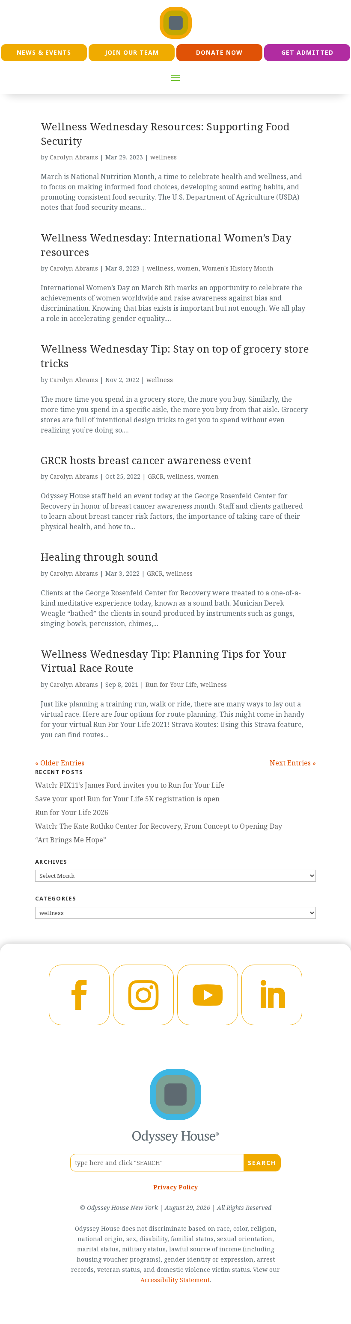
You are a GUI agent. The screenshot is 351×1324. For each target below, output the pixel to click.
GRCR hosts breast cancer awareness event (146, 460)
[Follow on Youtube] (207, 995)
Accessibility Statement (175, 1280)
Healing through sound (99, 557)
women (188, 268)
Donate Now (219, 52)
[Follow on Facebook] (79, 995)
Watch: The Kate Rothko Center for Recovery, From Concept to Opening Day (158, 826)
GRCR (156, 476)
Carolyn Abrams (74, 157)
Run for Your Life (171, 684)
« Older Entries (59, 763)
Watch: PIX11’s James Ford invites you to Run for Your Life (129, 785)
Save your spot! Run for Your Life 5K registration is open (127, 798)
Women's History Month (238, 268)
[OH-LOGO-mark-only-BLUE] (175, 1117)
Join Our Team (132, 52)
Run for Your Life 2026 (71, 812)
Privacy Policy (175, 1187)
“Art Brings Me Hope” (70, 839)
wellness (163, 157)
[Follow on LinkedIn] (271, 995)
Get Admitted (307, 52)
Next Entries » (293, 763)
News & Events (44, 52)
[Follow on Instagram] (143, 995)
